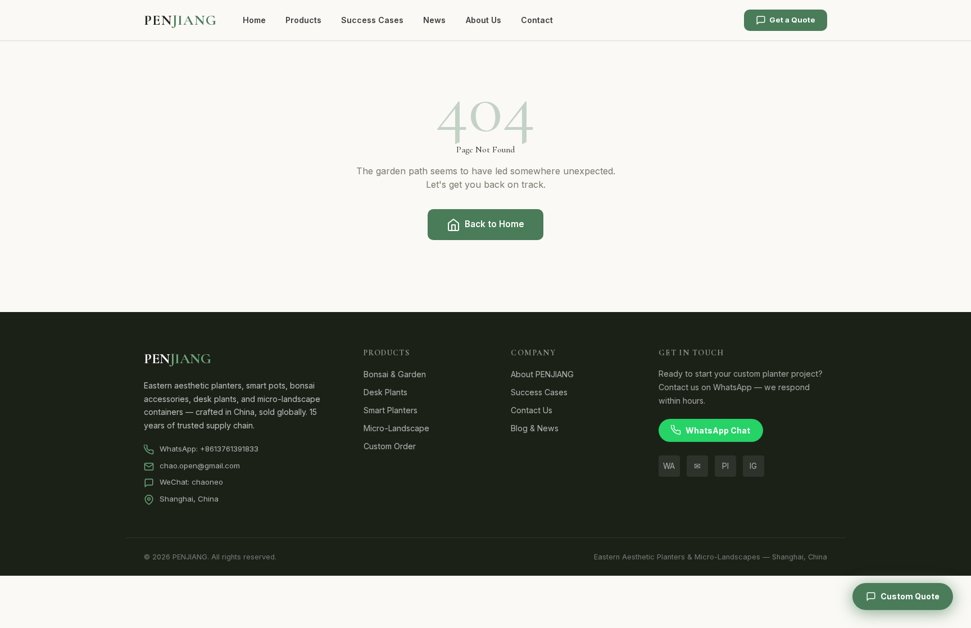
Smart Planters (391, 410)
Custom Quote (910, 596)
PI (725, 466)
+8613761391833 (229, 448)
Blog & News (535, 428)
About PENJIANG (542, 374)
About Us (483, 20)
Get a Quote (792, 19)
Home (254, 20)
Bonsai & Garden (395, 374)
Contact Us (531, 410)
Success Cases (372, 20)
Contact (537, 20)
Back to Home (494, 224)
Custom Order (390, 446)
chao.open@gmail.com (200, 465)
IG (753, 466)
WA (669, 466)
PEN (180, 20)
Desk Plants (385, 392)
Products (303, 20)
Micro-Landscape (396, 428)
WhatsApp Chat (718, 430)
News (434, 20)
